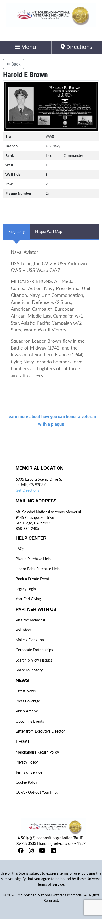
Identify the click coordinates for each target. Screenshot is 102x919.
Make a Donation (30, 640)
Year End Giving (28, 598)
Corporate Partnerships (34, 650)
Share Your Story (29, 670)
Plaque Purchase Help (33, 559)
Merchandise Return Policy (37, 752)
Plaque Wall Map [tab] (48, 231)
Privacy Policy (27, 762)
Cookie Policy (26, 782)
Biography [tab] (16, 231)
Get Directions (27, 490)
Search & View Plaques (34, 660)
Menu (28, 46)
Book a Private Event (32, 579)
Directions (78, 46)
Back (15, 64)
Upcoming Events (30, 721)
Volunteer (23, 630)
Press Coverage (28, 701)
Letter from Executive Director (40, 731)
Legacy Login (26, 589)
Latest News (26, 691)
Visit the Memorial (30, 620)
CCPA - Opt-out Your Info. (37, 792)
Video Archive (27, 711)
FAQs (20, 548)
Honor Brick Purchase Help (38, 569)
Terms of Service (29, 772)
